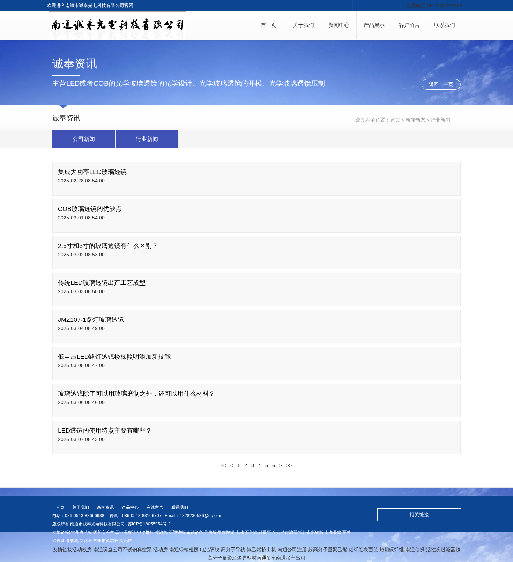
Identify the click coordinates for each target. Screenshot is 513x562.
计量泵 (265, 532)
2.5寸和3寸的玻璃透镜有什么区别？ (108, 245)
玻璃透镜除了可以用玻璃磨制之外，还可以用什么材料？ (136, 393)
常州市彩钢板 (311, 532)
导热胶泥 (212, 532)
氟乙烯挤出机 (261, 549)
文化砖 (125, 540)
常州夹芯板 (81, 532)
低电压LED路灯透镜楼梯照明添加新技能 (114, 356)
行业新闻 (147, 139)
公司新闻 (84, 139)
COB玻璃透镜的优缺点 (90, 208)
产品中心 (130, 507)
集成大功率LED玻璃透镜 (92, 171)
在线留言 (155, 507)
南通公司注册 (292, 549)
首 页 (268, 25)
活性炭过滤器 (440, 549)
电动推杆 (145, 532)
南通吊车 (266, 558)
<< (223, 465)
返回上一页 (441, 84)
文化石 (86, 540)
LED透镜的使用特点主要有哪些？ (105, 430)
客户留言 (409, 25)
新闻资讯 (105, 507)
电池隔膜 (210, 549)
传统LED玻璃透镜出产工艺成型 (102, 282)
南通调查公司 (107, 549)
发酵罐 (228, 532)
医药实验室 (103, 532)
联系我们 (444, 25)
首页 (395, 120)
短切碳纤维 (391, 549)
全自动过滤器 (284, 532)
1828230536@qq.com (201, 515)
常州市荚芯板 (105, 540)
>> (289, 465)
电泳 (240, 532)
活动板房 (82, 549)
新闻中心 (338, 25)
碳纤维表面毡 (363, 549)
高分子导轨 (233, 549)
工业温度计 (125, 532)
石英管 (251, 532)
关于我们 (303, 25)
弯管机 (72, 540)
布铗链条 (194, 532)
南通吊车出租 (290, 558)
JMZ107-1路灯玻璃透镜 (91, 319)
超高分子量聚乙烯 (327, 549)
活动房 (160, 549)
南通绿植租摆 (184, 549)
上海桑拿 (333, 532)
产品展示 (374, 25)
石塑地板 (177, 532)
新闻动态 (415, 120)
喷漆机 (161, 532)
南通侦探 (415, 549)
